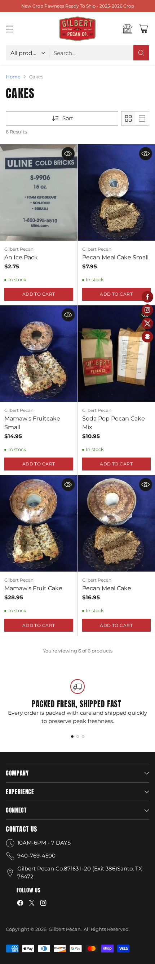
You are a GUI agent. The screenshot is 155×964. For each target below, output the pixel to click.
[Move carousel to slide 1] (72, 736)
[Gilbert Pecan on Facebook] (20, 904)
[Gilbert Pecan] (77, 29)
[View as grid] (128, 118)
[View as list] (142, 118)
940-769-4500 (36, 855)
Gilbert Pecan (65, 929)
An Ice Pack (21, 257)
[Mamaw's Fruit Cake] (39, 523)
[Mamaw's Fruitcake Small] (39, 353)
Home (13, 76)
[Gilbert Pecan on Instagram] (43, 904)
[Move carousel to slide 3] (83, 736)
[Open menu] (9, 29)
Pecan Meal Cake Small (115, 257)
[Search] (141, 52)
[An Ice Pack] (39, 192)
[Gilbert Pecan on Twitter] (31, 904)
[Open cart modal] (143, 29)
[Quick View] (68, 153)
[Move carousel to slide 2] (77, 736)
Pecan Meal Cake (106, 588)
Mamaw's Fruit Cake (33, 588)
